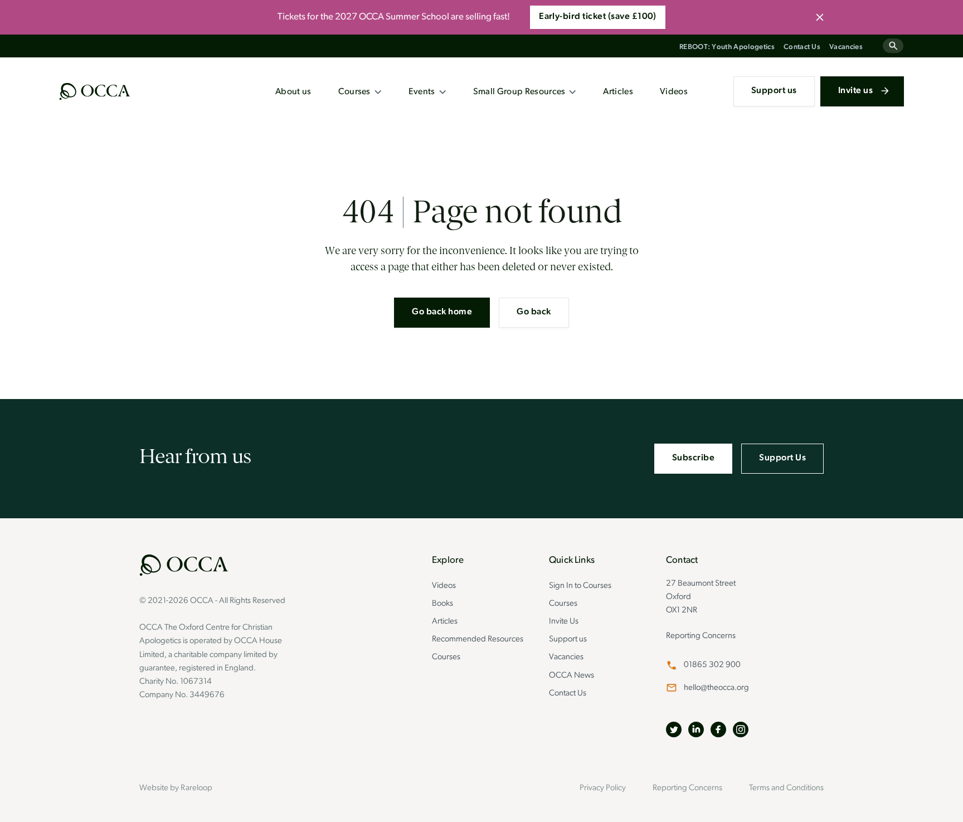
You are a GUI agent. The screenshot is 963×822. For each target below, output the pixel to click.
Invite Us (563, 621)
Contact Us (802, 47)
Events (421, 91)
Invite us (855, 90)
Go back (534, 312)
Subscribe (693, 458)
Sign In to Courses (580, 586)
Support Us (782, 458)
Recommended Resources (477, 639)
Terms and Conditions (786, 788)
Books (442, 604)
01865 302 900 (712, 665)
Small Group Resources (519, 91)
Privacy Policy (603, 788)
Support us (774, 90)
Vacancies (846, 47)
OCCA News (571, 676)
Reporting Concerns (701, 636)
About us (293, 91)
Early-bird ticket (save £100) (597, 16)
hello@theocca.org (716, 688)
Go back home (442, 312)
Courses (354, 91)
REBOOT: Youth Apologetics (727, 47)
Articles (618, 91)
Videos (674, 91)
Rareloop (196, 788)
